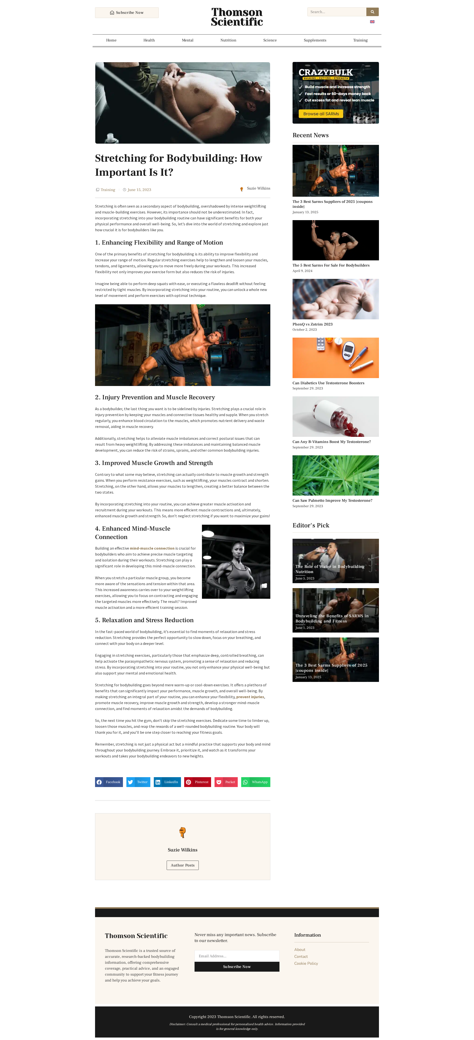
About (299, 949)
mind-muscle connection (152, 548)
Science (270, 40)
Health (149, 40)
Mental (188, 40)
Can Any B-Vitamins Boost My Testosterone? (332, 441)
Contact (301, 956)
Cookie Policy (306, 963)
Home (111, 40)
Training (360, 40)
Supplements (315, 40)
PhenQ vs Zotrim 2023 (313, 324)
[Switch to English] (372, 21)
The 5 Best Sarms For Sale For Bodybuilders (331, 265)
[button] (109, 782)
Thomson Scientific (237, 17)
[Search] (372, 12)
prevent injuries (250, 696)
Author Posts (183, 865)
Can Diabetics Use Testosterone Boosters (328, 383)
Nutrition (228, 40)
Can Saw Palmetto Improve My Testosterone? (333, 500)
